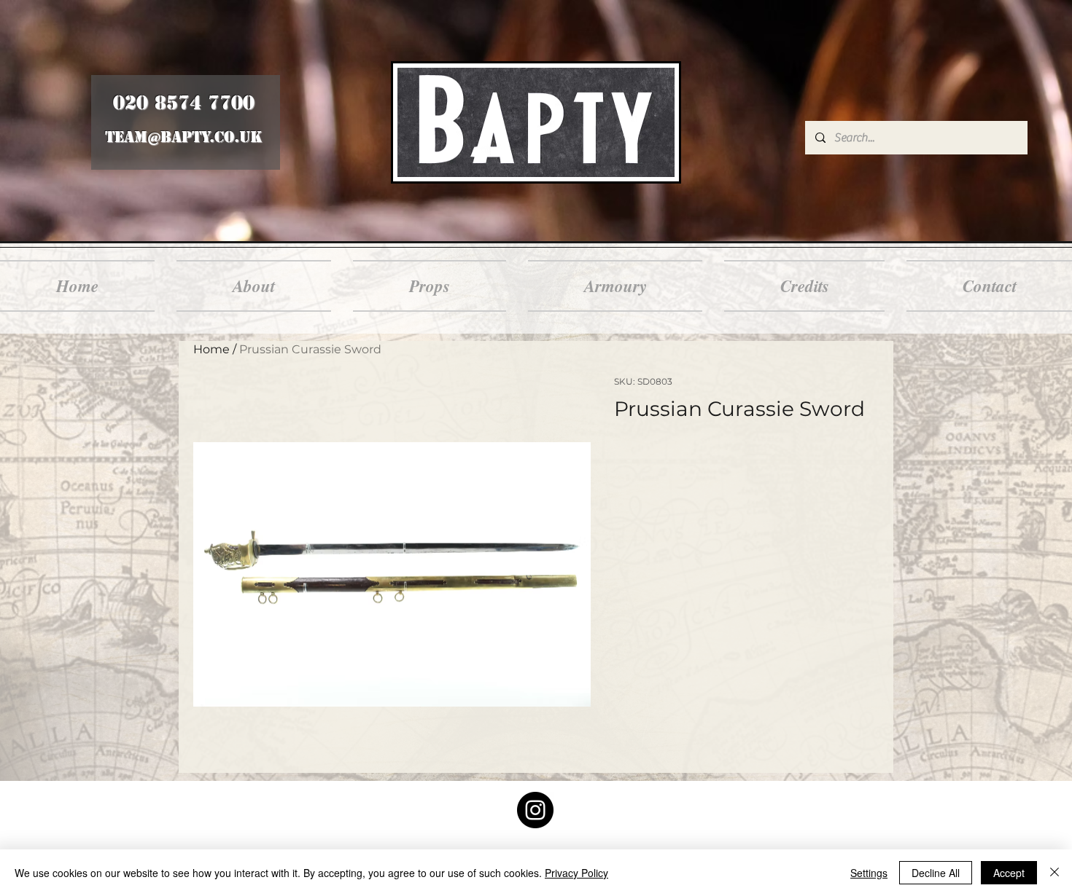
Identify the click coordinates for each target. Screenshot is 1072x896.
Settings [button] (868, 872)
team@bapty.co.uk (183, 136)
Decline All (936, 872)
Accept (1009, 872)
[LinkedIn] (535, 810)
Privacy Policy (576, 872)
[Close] (1054, 872)
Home (211, 349)
